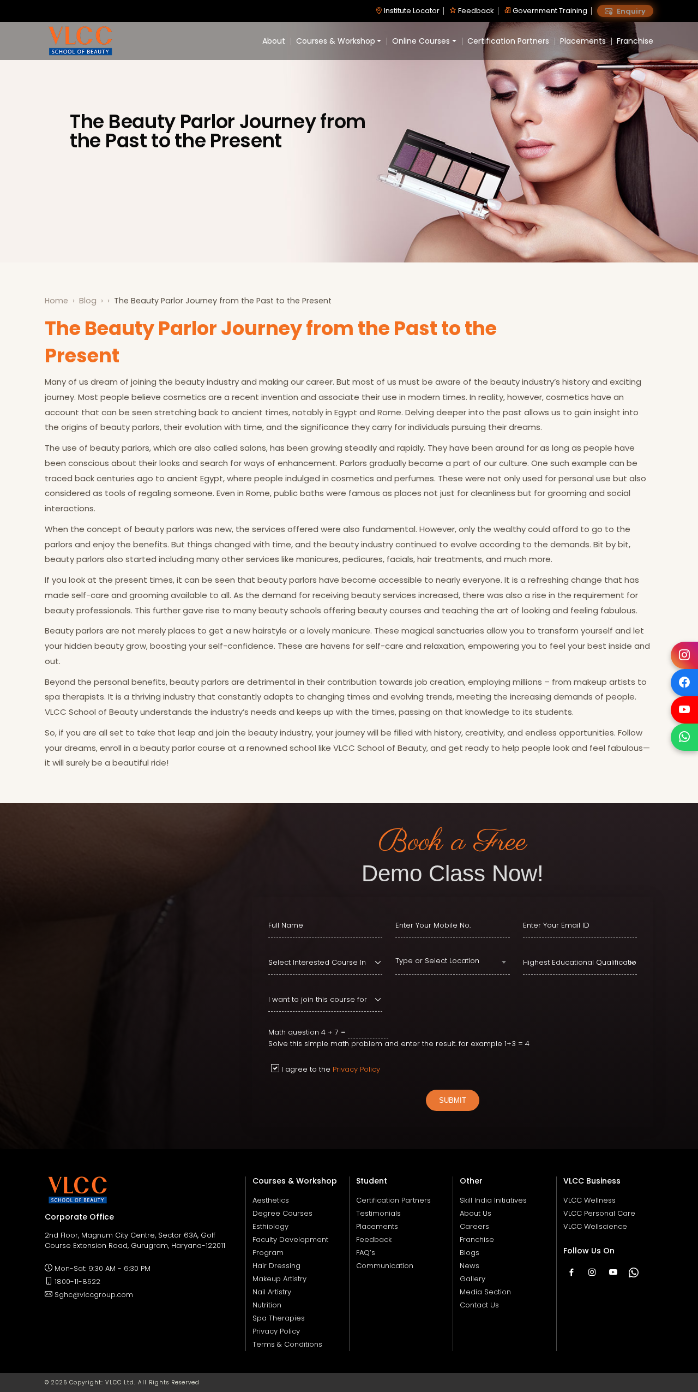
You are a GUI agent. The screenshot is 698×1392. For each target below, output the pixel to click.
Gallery (472, 1279)
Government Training (549, 10)
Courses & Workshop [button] (335, 40)
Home (56, 300)
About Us (475, 1213)
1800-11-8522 (77, 1281)
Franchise (635, 40)
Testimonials (378, 1213)
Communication (384, 1265)
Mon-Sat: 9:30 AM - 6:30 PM (103, 1268)
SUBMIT (452, 1100)
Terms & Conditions (287, 1344)
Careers (474, 1226)
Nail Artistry (271, 1292)
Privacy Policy (356, 1069)
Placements (583, 40)
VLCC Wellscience (595, 1226)
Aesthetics (270, 1200)
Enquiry (630, 11)
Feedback (475, 10)
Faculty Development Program (290, 1246)
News (469, 1265)
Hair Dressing (276, 1265)
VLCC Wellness (589, 1200)
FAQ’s (365, 1252)
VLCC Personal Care (599, 1213)
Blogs (469, 1252)
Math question (293, 1032)
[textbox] (452, 961)
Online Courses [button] (421, 40)
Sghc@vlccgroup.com (94, 1294)
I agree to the (330, 1069)
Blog (88, 300)
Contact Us (479, 1305)
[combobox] (452, 963)
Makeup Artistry (279, 1279)
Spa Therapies (278, 1318)
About (273, 40)
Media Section (485, 1292)
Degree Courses (282, 1213)
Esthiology (270, 1226)
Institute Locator (411, 10)
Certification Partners (508, 40)
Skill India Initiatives (493, 1200)
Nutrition (266, 1305)
